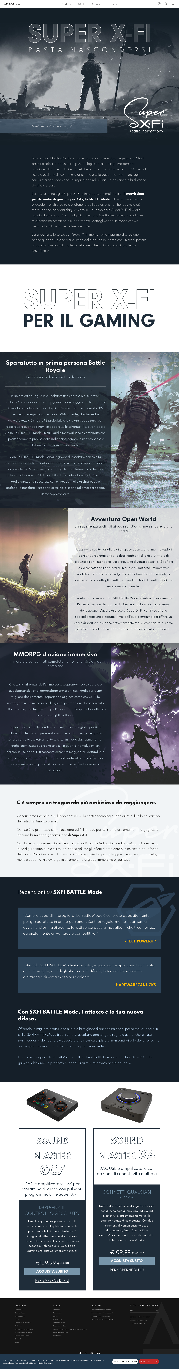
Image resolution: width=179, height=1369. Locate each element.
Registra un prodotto (138, 1320)
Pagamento (58, 1313)
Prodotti (56, 1310)
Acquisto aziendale (137, 1323)
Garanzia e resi (59, 1323)
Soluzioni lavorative (23, 1323)
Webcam (18, 1326)
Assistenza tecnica (60, 1332)
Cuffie (17, 1319)
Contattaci (57, 1336)
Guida (113, 3)
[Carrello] (172, 3)
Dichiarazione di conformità (102, 1319)
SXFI (81, 3)
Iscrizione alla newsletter (140, 1317)
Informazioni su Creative (101, 1310)
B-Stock (18, 1339)
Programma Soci (60, 1326)
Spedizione (57, 1319)
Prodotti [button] (66, 3)
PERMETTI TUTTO (149, 1362)
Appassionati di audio (23, 1332)
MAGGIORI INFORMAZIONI (125, 1362)
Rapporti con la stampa (100, 1316)
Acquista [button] (96, 3)
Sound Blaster (20, 1313)
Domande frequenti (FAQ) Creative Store (70, 1329)
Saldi (17, 1342)
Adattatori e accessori (24, 1329)
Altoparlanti (20, 1316)
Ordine (56, 1316)
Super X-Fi (19, 1310)
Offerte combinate (22, 1336)
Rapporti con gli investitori (102, 1313)
